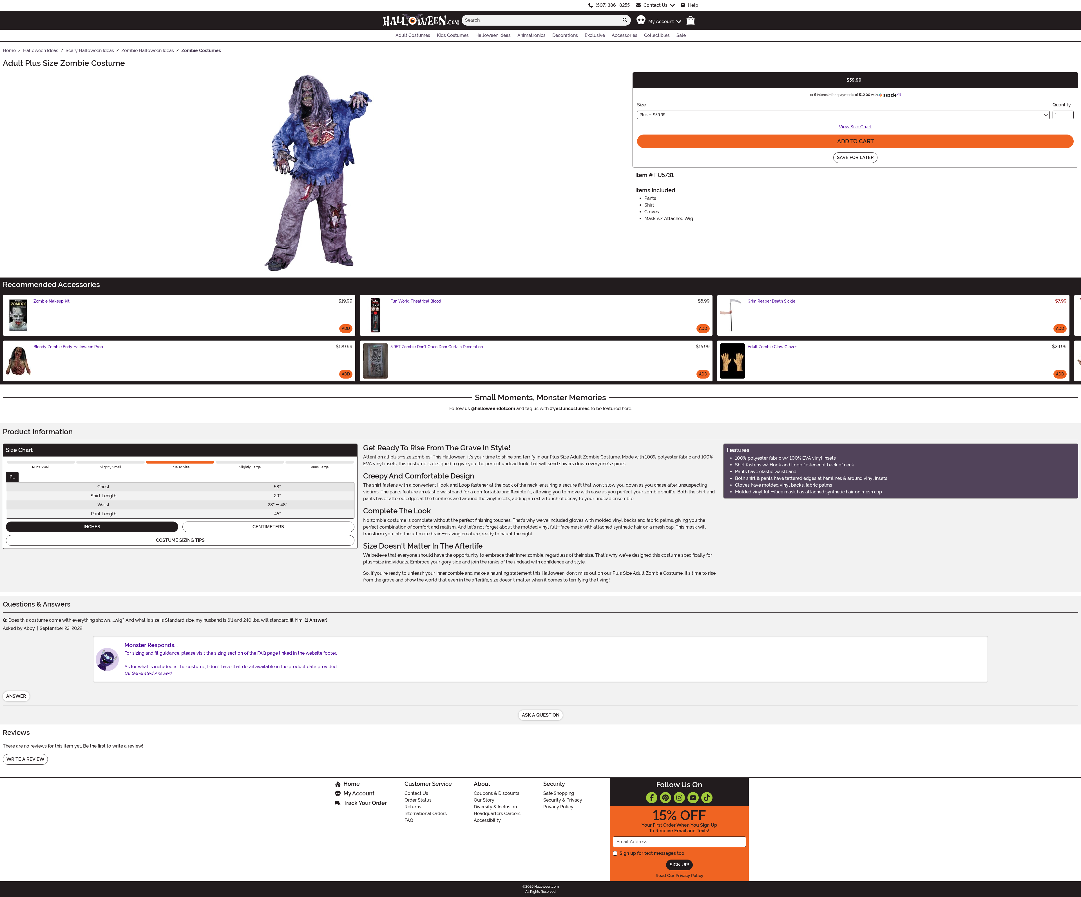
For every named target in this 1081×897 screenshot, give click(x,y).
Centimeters (268, 526)
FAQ (409, 820)
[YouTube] (693, 797)
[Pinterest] (665, 797)
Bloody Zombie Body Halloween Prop (68, 347)
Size (641, 105)
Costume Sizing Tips (180, 540)
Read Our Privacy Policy (679, 875)
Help (693, 5)
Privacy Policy (558, 806)
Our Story (484, 800)
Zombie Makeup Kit (51, 301)
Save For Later (855, 157)
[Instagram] (679, 797)
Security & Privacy (562, 800)
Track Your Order (365, 803)
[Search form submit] (625, 20)
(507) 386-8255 (613, 5)
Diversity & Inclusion (495, 806)
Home (351, 783)
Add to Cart (855, 141)
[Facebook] (651, 797)
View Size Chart (855, 126)
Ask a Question (540, 715)
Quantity (1062, 105)
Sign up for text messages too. (652, 853)
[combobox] (540, 20)
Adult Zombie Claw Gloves (772, 347)
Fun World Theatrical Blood (415, 301)
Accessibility (487, 820)
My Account (358, 793)
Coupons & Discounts (496, 793)
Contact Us (655, 5)
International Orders (426, 813)
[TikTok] (707, 797)
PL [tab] (12, 477)
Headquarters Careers (497, 813)
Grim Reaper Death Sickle (771, 301)
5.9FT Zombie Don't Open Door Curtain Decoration (436, 347)
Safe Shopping (558, 793)
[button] (658, 20)
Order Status (418, 800)
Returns (413, 806)
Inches (92, 526)
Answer (16, 696)
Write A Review (25, 759)
